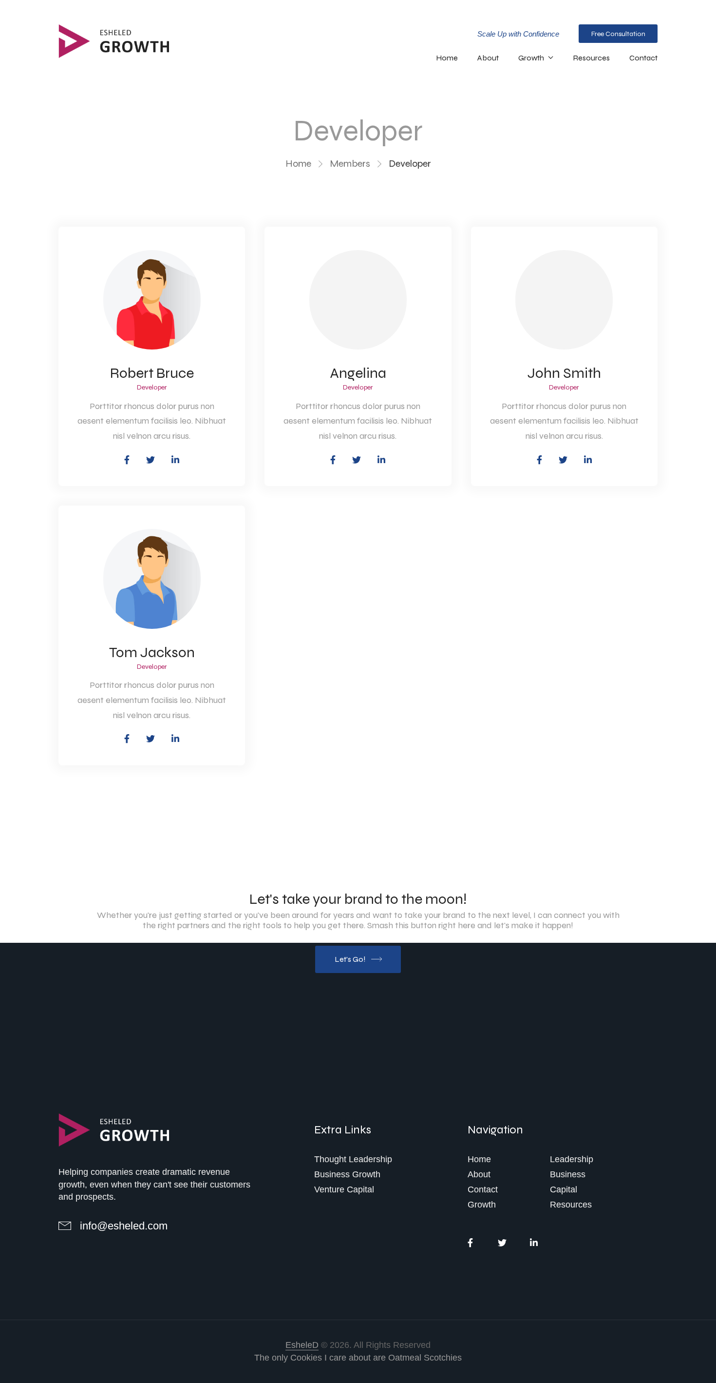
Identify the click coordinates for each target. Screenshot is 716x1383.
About (488, 57)
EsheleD (302, 1345)
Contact (643, 57)
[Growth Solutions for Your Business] (116, 1130)
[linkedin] (533, 1242)
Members (350, 163)
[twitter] (501, 1242)
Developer (152, 387)
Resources (591, 57)
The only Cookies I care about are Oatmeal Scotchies (358, 1358)
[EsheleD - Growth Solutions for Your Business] (116, 41)
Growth (531, 57)
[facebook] (470, 1242)
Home (447, 57)
